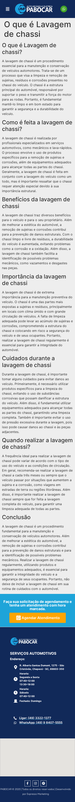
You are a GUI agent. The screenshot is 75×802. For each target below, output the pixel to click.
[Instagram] (36, 783)
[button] (8, 9)
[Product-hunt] (44, 783)
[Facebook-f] (28, 783)
